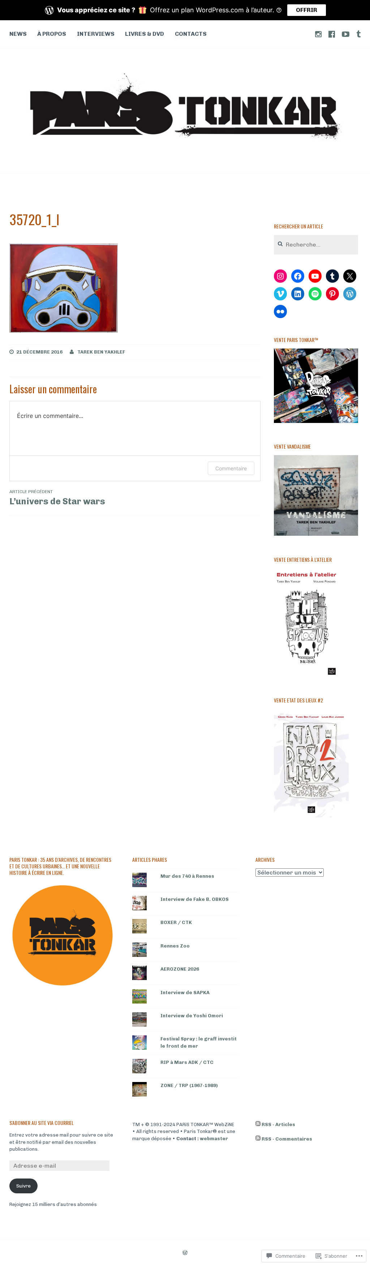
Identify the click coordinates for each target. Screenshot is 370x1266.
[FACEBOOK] (331, 34)
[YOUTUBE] (345, 34)
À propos (51, 33)
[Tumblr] (332, 276)
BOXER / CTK (176, 922)
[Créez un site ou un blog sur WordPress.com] (185, 1253)
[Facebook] (297, 276)
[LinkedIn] (297, 293)
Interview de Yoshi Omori (191, 1015)
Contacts (191, 33)
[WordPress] (349, 293)
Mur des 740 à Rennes (187, 876)
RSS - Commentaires (287, 1139)
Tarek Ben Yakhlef (101, 352)
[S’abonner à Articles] (258, 1125)
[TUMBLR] (358, 34)
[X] (349, 276)
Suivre (23, 1186)
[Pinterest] (332, 293)
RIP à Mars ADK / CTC (187, 1062)
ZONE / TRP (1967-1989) (189, 1085)
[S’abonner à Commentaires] (258, 1139)
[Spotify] (315, 293)
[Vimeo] (280, 293)
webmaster (214, 1138)
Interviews (96, 33)
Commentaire (231, 468)
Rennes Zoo (175, 946)
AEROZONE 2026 (179, 969)
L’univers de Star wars (57, 497)
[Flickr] (280, 311)
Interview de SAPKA (185, 992)
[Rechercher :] (316, 245)
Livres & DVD (144, 33)
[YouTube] (315, 276)
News (18, 33)
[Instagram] (280, 276)
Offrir (306, 10)
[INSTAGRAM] (318, 34)
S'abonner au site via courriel (41, 1122)
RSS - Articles (278, 1124)
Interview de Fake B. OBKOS (194, 899)
